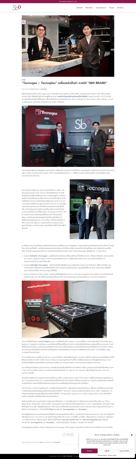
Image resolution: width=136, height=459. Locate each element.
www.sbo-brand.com (70, 419)
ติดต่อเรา (120, 8)
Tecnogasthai (68, 409)
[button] (132, 435)
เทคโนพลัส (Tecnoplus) (38, 265)
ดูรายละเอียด (124, 451)
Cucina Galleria (44, 341)
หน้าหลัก (79, 8)
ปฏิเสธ (107, 451)
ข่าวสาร (111, 8)
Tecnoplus (82, 409)
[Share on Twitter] (68, 434)
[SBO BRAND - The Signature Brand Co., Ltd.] (22, 7)
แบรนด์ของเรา (101, 8)
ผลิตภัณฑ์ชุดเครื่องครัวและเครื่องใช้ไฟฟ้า (73, 96)
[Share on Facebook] (64, 434)
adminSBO (43, 89)
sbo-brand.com (95, 439)
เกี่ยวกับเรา (89, 8)
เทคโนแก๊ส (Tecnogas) (38, 256)
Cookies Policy (102, 455)
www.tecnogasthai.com (92, 419)
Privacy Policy (112, 455)
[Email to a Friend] (72, 434)
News (24, 80)
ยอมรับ (89, 451)
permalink (57, 442)
